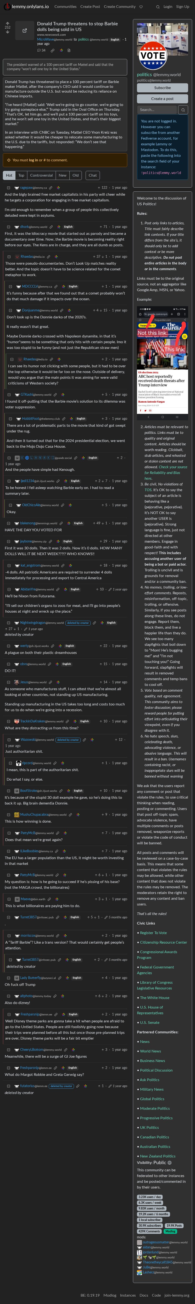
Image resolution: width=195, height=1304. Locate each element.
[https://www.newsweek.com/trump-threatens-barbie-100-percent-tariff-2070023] (24, 30)
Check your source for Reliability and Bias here (166, 472)
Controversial (41, 175)
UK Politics (149, 1128)
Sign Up (182, 7)
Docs (144, 1295)
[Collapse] (8, 188)
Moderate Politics (155, 1108)
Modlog (170, 1231)
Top (21, 175)
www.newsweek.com (51, 35)
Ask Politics (149, 1080)
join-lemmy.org (177, 1295)
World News (150, 1051)
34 (43, 50)
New (63, 175)
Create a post (162, 99)
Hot (9, 175)
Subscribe (162, 88)
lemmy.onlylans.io (30, 6)
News (145, 1042)
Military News (152, 1089)
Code (156, 1295)
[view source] (69, 50)
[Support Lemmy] (141, 6)
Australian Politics (155, 1147)
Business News (152, 1061)
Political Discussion (156, 1070)
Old (76, 175)
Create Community (120, 7)
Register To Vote (153, 933)
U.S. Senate (149, 1023)
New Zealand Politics (158, 1156)
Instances (128, 1295)
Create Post (90, 7)
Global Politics (152, 1099)
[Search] (158, 6)
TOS (148, 490)
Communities (65, 7)
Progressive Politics (156, 1118)
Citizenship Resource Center (163, 942)
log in (33, 160)
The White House (154, 998)
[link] (53, 50)
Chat (93, 175)
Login (168, 7)
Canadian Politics (154, 1137)
